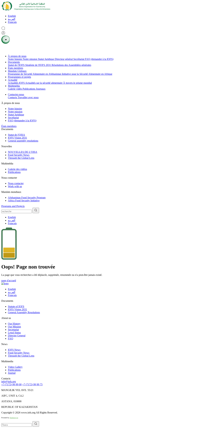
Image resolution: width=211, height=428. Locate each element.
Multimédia (14, 85)
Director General (16, 335)
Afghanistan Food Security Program (26, 197)
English (12, 16)
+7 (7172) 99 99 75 (32, 384)
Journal (11, 372)
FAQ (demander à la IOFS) (99, 59)
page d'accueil (8, 280)
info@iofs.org (8, 381)
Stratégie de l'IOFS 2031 (38, 65)
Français (12, 22)
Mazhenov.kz (14, 418)
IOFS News (14, 349)
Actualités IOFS (16, 82)
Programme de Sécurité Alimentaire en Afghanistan (35, 74)
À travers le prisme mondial (77, 82)
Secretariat (13, 329)
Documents (14, 62)
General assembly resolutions (23, 140)
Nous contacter (16, 183)
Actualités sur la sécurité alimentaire (44, 82)
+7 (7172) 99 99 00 (11, 384)
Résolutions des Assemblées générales (71, 65)
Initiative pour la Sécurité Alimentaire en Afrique (87, 74)
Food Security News (18, 155)
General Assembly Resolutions (24, 312)
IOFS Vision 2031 (17, 137)
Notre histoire (15, 59)
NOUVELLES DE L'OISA (22, 152)
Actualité (12, 79)
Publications (29, 88)
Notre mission (30, 59)
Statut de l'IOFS (16, 65)
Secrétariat (79, 59)
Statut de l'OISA (16, 134)
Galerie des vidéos (17, 169)
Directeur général (64, 59)
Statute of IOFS (16, 306)
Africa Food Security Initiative (24, 200)
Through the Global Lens (21, 157)
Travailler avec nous (28, 97)
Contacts (13, 97)
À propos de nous (17, 56)
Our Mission (14, 326)
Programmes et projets (19, 77)
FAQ (10, 338)
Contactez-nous (16, 94)
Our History (14, 323)
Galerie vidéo (15, 88)
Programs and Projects (13, 206)
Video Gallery (15, 367)
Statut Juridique (46, 59)
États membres (15, 68)
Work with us (15, 186)
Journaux (40, 88)
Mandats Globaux (17, 71)
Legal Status (14, 332)
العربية (11, 19)
